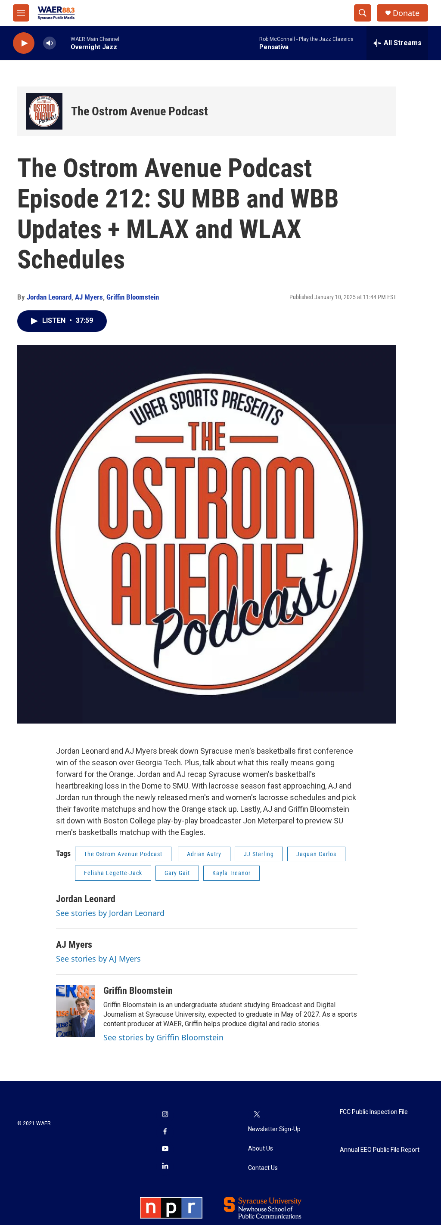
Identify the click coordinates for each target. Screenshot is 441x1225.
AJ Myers (89, 297)
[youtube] (165, 1149)
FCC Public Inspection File (374, 1112)
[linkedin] (165, 1167)
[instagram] (165, 1115)
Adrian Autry (204, 854)
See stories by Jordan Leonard (110, 913)
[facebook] (165, 1132)
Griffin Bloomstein (132, 297)
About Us (260, 1148)
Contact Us (263, 1168)
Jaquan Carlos (316, 854)
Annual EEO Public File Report (379, 1150)
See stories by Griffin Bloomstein (163, 1037)
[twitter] (256, 1115)
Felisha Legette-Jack (113, 872)
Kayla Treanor (231, 872)
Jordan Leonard (49, 297)
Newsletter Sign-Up (274, 1129)
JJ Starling (259, 854)
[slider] (63, 42)
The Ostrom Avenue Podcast (139, 111)
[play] (24, 43)
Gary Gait (177, 872)
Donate (406, 13)
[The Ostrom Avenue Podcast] (44, 111)
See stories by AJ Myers (98, 958)
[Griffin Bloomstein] (75, 1011)
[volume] (49, 43)
